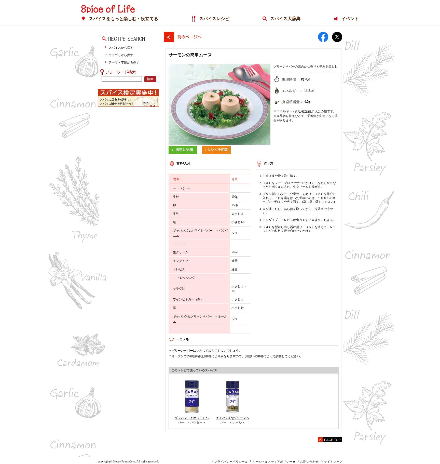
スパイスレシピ (214, 18)
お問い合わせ (309, 461)
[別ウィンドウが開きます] (183, 148)
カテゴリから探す (121, 55)
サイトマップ (333, 461)
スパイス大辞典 (285, 18)
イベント (350, 18)
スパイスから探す (121, 47)
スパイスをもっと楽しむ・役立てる (123, 18)
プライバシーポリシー (229, 461)
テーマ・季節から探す (124, 62)
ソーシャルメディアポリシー (272, 461)
